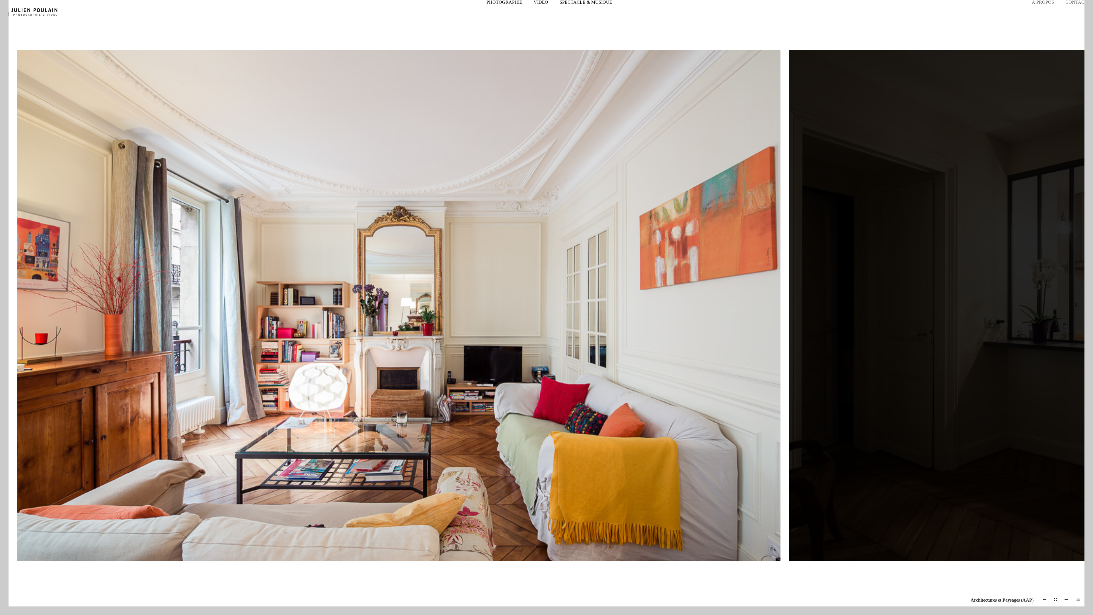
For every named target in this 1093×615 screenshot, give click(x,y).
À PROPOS (1043, 2)
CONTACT (1076, 2)
